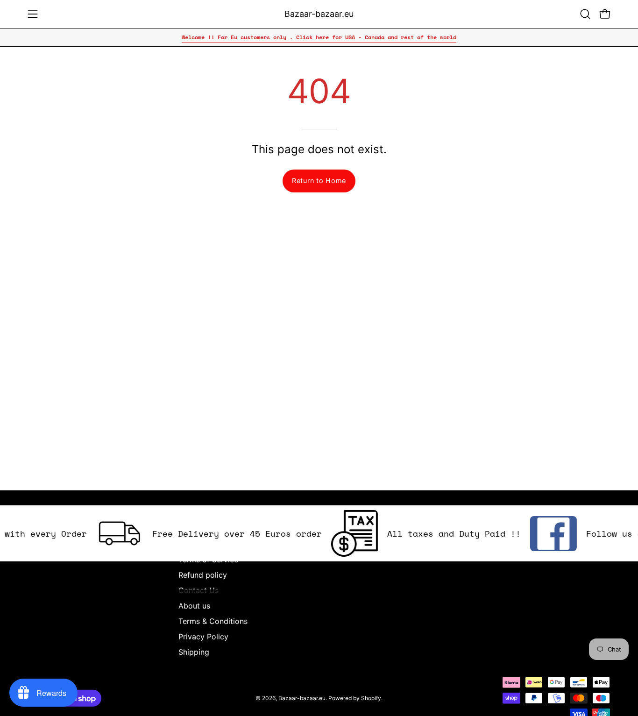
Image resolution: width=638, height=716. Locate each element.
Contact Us (198, 590)
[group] (319, 37)
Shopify (371, 697)
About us (194, 605)
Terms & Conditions (213, 621)
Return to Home (319, 180)
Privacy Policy (203, 636)
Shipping (193, 652)
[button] (585, 14)
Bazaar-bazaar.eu (319, 14)
